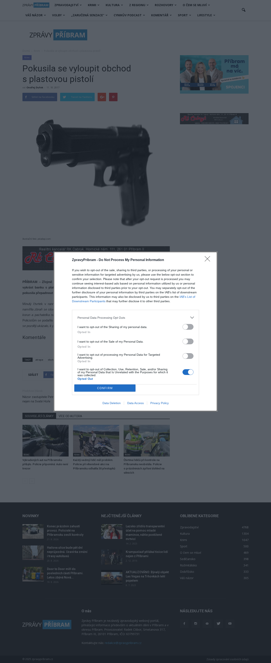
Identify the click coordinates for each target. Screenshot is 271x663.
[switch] (188, 327)
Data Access (135, 403)
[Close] (209, 260)
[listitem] (135, 317)
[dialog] (135, 331)
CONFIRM (105, 388)
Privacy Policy (159, 403)
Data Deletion (111, 403)
